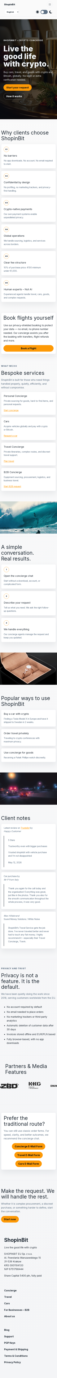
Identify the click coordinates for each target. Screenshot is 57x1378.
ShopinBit (9, 4)
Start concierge (11, 410)
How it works (14, 96)
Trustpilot (25, 828)
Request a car (10, 435)
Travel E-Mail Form (28, 1155)
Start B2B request (12, 486)
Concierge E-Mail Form (28, 1146)
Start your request (17, 87)
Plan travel (9, 461)
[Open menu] (50, 4)
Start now (10, 1219)
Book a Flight (28, 348)
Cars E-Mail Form (28, 1163)
